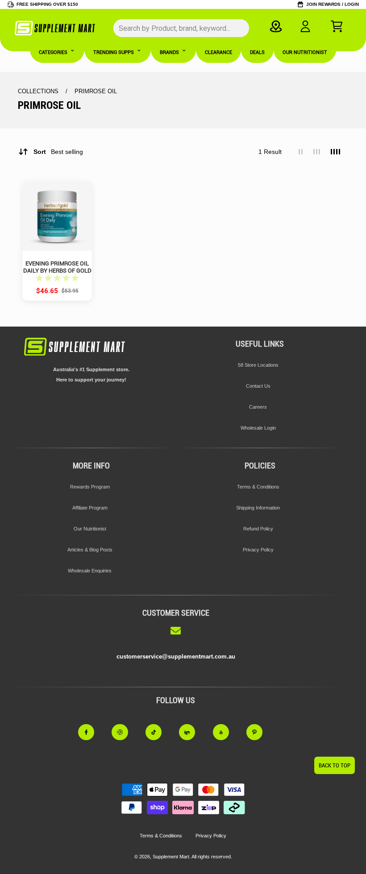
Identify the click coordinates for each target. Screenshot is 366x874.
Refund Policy (258, 528)
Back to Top (334, 765)
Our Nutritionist (90, 528)
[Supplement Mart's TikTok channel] (159, 732)
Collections (39, 91)
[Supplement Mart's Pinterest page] (259, 732)
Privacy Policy (258, 549)
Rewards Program (90, 486)
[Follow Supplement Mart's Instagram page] (125, 732)
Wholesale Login (258, 428)
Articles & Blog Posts (89, 549)
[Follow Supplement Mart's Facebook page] (91, 732)
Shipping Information (258, 507)
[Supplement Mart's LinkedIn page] (192, 732)
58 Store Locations (258, 365)
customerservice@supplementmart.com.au (175, 656)
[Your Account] (305, 26)
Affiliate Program (90, 507)
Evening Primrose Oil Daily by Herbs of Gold (57, 266)
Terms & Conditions (258, 486)
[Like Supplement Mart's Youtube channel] (226, 732)
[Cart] (336, 26)
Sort (58, 151)
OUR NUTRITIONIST (305, 52)
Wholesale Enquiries (90, 570)
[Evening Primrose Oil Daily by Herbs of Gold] (57, 216)
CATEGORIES (53, 52)
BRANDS (169, 52)
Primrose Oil (96, 91)
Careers (258, 407)
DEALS (257, 52)
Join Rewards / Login (332, 4)
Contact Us (258, 386)
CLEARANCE (218, 52)
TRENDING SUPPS (113, 52)
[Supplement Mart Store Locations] (276, 26)
